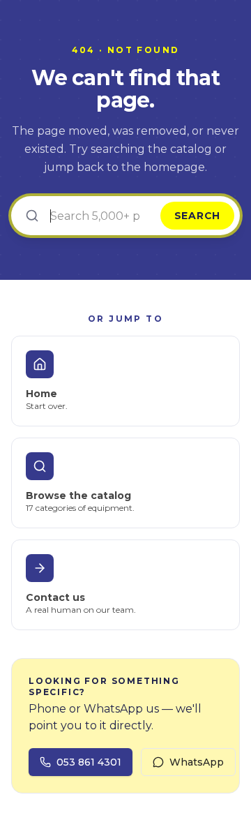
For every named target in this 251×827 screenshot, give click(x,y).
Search (197, 215)
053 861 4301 (88, 762)
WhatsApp (196, 762)
